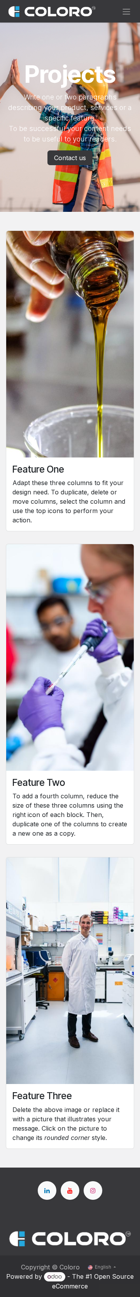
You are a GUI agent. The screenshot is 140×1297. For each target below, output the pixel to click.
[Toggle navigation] (126, 11)
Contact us (70, 158)
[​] (47, 1190)
